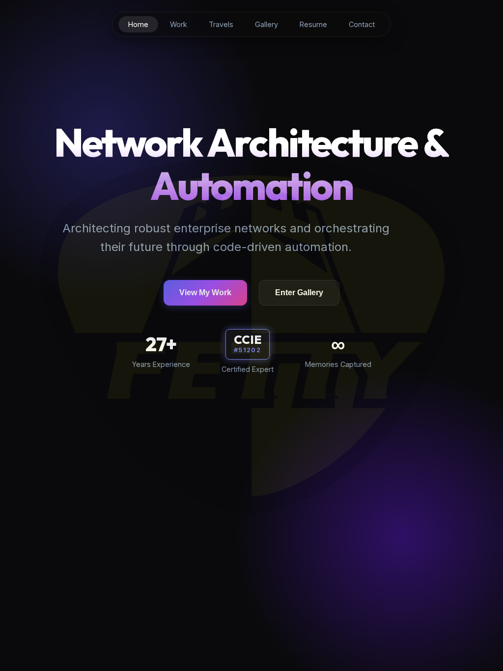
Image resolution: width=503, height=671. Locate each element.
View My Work (205, 292)
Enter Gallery (299, 292)
